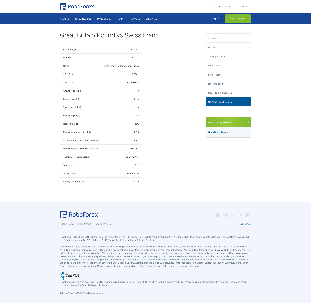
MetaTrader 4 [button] (215, 65)
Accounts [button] (213, 38)
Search (157, 6)
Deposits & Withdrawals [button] (220, 93)
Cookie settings (103, 224)
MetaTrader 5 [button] (215, 74)
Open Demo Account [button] (218, 132)
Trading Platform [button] (216, 56)
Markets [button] (212, 47)
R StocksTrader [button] (216, 83)
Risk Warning (84, 224)
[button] (77, 6)
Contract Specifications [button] (220, 102)
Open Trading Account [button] (219, 122)
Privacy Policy (67, 224)
